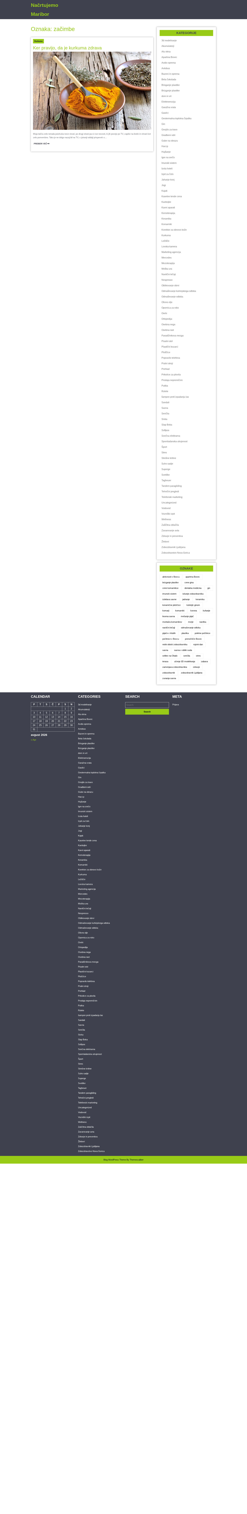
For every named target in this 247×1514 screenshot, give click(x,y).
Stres (164, 452)
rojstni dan (198, 644)
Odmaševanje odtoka (172, 296)
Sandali (165, 402)
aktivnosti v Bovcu (171, 577)
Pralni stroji (167, 363)
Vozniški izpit (168, 514)
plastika (185, 633)
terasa (165, 661)
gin (208, 588)
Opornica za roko (170, 308)
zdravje (196, 667)
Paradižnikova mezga (173, 335)
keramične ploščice (171, 605)
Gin (163, 124)
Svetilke (166, 475)
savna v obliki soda (183, 650)
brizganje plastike (170, 582)
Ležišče (165, 241)
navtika (202, 622)
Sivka (164, 419)
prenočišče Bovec (193, 639)
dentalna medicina (193, 588)
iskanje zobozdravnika (193, 594)
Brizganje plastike (171, 90)
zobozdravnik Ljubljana (191, 672)
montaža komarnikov (172, 622)
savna (165, 650)
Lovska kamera (169, 246)
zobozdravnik (168, 672)
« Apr (33, 740)
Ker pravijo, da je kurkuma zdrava (67, 47)
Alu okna (166, 51)
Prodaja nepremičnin (172, 380)
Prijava (175, 704)
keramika (200, 599)
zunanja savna (169, 678)
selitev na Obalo (169, 655)
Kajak (164, 191)
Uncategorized (169, 502)
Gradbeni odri (168, 135)
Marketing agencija (171, 252)
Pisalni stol (167, 341)
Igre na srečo (168, 157)
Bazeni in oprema (170, 74)
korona (193, 610)
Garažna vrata (169, 107)
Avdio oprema (169, 63)
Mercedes (167, 257)
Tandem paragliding (172, 486)
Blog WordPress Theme (114, 1159)
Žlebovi (165, 541)
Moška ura (167, 269)
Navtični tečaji (169, 274)
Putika (165, 385)
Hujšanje (166, 152)
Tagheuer (166, 480)
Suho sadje (167, 463)
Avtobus (166, 68)
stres (198, 655)
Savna (165, 408)
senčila (186, 655)
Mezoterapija (168, 263)
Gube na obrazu (170, 140)
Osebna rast (168, 330)
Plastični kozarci (170, 347)
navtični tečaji (168, 627)
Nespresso (167, 280)
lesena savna (168, 616)
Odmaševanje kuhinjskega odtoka (179, 291)
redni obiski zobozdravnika (174, 644)
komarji (165, 610)
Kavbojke (166, 202)
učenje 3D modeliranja (184, 661)
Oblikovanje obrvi (170, 285)
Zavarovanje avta (170, 530)
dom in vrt (166, 96)
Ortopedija (167, 319)
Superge (166, 469)
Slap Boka (167, 424)
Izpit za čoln (168, 174)
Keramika (166, 218)
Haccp (165, 146)
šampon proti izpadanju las (175, 397)
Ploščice (166, 352)
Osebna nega (168, 324)
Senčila (165, 413)
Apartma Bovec (169, 57)
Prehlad (166, 369)
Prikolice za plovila (171, 374)
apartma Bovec (193, 577)
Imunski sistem (169, 163)
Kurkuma (38, 41)
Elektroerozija (169, 102)
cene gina (189, 582)
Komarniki (167, 224)
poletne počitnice (202, 633)
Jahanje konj (168, 179)
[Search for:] (147, 705)
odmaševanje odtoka (190, 627)
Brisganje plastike (171, 85)
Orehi (164, 313)
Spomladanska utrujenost (174, 441)
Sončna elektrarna (171, 436)
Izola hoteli (167, 168)
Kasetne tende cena (172, 196)
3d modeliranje (169, 40)
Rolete (165, 391)
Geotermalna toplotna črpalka (176, 118)
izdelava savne (169, 599)
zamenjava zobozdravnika (174, 667)
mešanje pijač (187, 616)
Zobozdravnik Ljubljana (173, 547)
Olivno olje (167, 302)
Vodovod (166, 508)
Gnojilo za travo (169, 129)
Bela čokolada (169, 79)
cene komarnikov (170, 588)
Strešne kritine (169, 458)
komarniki (179, 610)
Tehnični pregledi (170, 491)
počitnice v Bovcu (170, 639)
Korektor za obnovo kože (174, 230)
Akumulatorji (168, 46)
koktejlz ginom (193, 605)
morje (190, 622)
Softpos (165, 430)
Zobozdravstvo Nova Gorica (176, 553)
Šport (164, 447)
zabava (204, 661)
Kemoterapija (168, 213)
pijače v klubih (169, 633)
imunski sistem (169, 594)
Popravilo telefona (171, 358)
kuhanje (206, 610)
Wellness (166, 519)
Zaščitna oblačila (170, 525)
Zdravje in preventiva (172, 536)
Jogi (164, 185)
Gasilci (165, 113)
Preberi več (40, 143)
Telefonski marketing (172, 497)
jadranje (186, 599)
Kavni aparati (168, 207)
